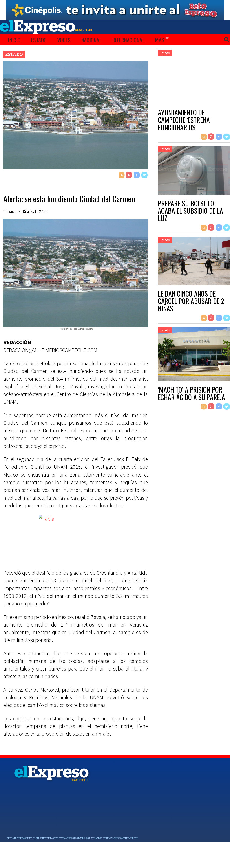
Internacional (128, 40)
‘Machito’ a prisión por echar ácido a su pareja (191, 393)
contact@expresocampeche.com (120, 838)
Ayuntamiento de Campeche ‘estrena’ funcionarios (184, 119)
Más (159, 40)
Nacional (91, 40)
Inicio (14, 40)
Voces (64, 40)
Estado (39, 40)
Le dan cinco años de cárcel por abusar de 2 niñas (191, 300)
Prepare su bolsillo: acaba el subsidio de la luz (190, 210)
